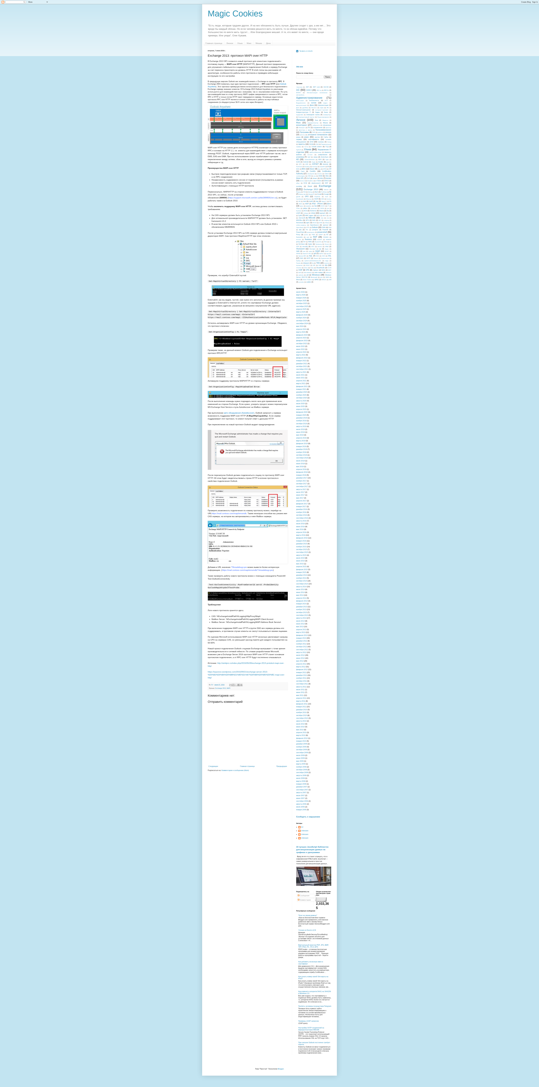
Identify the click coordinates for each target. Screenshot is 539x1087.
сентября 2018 (302, 458)
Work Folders (307, 279)
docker (328, 178)
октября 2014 (301, 581)
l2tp (327, 211)
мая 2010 (300, 730)
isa (315, 206)
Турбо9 (298, 150)
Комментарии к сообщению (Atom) (235, 770)
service (320, 246)
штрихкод (300, 157)
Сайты (326, 137)
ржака (298, 137)
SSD (317, 256)
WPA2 (317, 279)
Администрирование (309, 97)
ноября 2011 (301, 678)
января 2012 (301, 672)
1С (298, 89)
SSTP (308, 258)
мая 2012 (300, 661)
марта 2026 (300, 295)
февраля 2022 (302, 358)
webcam (328, 272)
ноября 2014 (301, 578)
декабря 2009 (301, 744)
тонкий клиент (316, 146)
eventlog (299, 186)
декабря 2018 (301, 449)
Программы (304, 132)
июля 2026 (300, 292)
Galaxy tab (302, 194)
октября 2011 (301, 681)
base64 (322, 166)
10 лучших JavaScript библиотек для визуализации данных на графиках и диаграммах (312, 849)
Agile (327, 159)
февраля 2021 (302, 386)
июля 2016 (300, 524)
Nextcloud (299, 222)
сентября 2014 (302, 584)
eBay (298, 183)
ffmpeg (298, 192)
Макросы (325, 120)
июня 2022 (300, 349)
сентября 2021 (302, 369)
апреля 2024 (301, 329)
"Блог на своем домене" (307, 915)
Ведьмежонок (300, 103)
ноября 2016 (301, 512)
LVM (329, 213)
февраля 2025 (302, 315)
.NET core (316, 87)
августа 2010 (301, 721)
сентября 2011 (302, 684)
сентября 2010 (302, 718)
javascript (314, 208)
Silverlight (312, 249)
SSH (323, 256)
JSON (322, 208)
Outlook (315, 227)
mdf (330, 215)
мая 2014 (300, 595)
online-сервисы (301, 225)
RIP (304, 242)
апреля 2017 (301, 501)
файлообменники (315, 152)
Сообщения (304, 896)
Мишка (259, 43)
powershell (322, 232)
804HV (298, 92)
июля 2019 (300, 429)
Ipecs (329, 204)
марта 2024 (300, 332)
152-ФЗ (326, 87)
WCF (329, 270)
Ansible (320, 162)
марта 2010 (300, 735)
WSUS (324, 279)
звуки (322, 107)
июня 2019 (300, 432)
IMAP (307, 204)
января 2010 (301, 741)
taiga (326, 260)
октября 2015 (301, 549)
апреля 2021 (301, 381)
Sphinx (321, 253)
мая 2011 (299, 695)
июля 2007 (300, 795)
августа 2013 (301, 618)
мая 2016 (300, 529)
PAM (329, 227)
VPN (307, 270)
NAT (319, 220)
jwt (328, 208)
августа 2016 (301, 521)
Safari (310, 244)
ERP (326, 183)
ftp (330, 192)
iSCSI (323, 206)
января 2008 (301, 784)
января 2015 (301, 572)
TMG (318, 263)
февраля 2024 (302, 335)
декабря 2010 (301, 710)
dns (321, 178)
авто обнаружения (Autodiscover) (239, 413)
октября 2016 (301, 515)
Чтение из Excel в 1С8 (307, 930)
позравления (317, 127)
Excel (310, 186)
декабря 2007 (301, 787)
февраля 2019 (302, 444)
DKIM (320, 176)
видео (325, 103)
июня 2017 (300, 495)
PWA (313, 234)
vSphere (315, 270)
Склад (329, 142)
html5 (311, 201)
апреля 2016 (301, 532)
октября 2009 (301, 750)
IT (328, 206)
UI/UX (308, 265)
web (299, 272)
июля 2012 (300, 655)
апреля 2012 (301, 664)
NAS (313, 220)
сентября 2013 (302, 615)
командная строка (313, 114)
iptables (308, 206)
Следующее (213, 766)
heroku (329, 199)
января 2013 (301, 638)
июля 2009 (300, 755)
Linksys (305, 213)
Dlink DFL (300, 178)
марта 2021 (300, 383)
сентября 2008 (302, 772)
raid (308, 237)
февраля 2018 (302, 472)
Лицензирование (323, 117)
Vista (312, 267)
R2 (327, 234)
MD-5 (324, 215)
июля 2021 (300, 375)
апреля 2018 (301, 469)
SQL (310, 256)
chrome (319, 174)
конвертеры (327, 114)
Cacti (302, 171)
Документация (323, 105)
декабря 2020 (301, 392)
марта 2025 (300, 312)
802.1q (319, 90)
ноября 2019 (301, 421)
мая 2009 (300, 761)
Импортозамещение (303, 110)
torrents (326, 263)
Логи (316, 120)
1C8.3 (308, 90)
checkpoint (310, 174)
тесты (306, 146)
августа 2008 (301, 775)
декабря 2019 (301, 418)
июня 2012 (300, 658)
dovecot (302, 181)
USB (319, 265)
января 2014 (301, 604)
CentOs (313, 171)
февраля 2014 (302, 601)
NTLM (314, 222)
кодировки (299, 114)
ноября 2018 (301, 452)
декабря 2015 (301, 544)
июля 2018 (300, 461)
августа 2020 (301, 401)
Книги (326, 112)
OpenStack (299, 227)
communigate (300, 176)
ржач (306, 137)
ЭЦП (308, 157)
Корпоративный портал (306, 117)
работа (320, 132)
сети (311, 142)
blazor (312, 169)
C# (330, 169)
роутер (317, 137)
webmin (301, 275)
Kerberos (313, 211)
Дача (268, 43)
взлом (313, 103)
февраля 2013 (302, 635)
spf (315, 253)
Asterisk (325, 164)
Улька (240, 43)
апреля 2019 (301, 438)
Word (298, 279)
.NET (307, 87)
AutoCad (299, 166)
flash (316, 192)
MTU (307, 220)
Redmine (308, 239)
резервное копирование (318, 135)
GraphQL (317, 196)
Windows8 (314, 277)
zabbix (308, 282)
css (315, 176)
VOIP (300, 270)
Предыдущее (281, 766)
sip (320, 249)
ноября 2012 (301, 644)
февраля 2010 (302, 738)
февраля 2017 (302, 504)
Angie (313, 162)
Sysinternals (325, 258)
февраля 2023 (302, 341)
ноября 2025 (301, 301)
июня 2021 (300, 378)
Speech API (307, 253)
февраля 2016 (302, 538)
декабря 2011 (301, 675)
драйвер (305, 107)
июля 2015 (300, 558)
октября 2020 (301, 398)
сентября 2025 (302, 306)
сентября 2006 (302, 801)
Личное (229, 43)
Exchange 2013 (220, 688)
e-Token (318, 181)
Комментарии (305, 900)
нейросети (316, 125)
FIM (304, 192)
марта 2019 (300, 441)
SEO (312, 246)
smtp (310, 251)
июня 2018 (300, 464)
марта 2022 (300, 355)
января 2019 (301, 446)
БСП (326, 100)
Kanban (298, 211)
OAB (320, 222)
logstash (322, 213)
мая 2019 (300, 435)
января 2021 (301, 389)
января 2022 (301, 361)
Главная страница (213, 43)
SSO (301, 258)
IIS (330, 201)
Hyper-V (324, 201)
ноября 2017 (301, 481)
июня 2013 (300, 624)
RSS (325, 242)
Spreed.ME (302, 256)
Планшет (302, 127)
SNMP (317, 251)
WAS (323, 270)
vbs (326, 265)
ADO (320, 159)
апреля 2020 (301, 409)
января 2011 (301, 707)
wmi (321, 277)
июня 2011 (300, 692)
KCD (305, 211)
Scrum (327, 244)
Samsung (319, 244)
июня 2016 (300, 527)
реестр (302, 135)
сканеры (321, 142)
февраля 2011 (302, 704)
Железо (314, 107)
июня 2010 (300, 727)
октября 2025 (301, 303)
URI (314, 265)
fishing (310, 192)
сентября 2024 (302, 323)
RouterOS (318, 242)
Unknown (304, 831)
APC (300, 164)
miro (322, 218)
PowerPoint (300, 232)
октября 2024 (301, 321)
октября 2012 (301, 647)
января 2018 (301, 475)
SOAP (327, 251)
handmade (299, 199)
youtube (301, 282)
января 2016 (301, 541)
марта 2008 (300, 781)
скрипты (301, 144)
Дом (297, 107)
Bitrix (304, 169)
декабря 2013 (301, 607)
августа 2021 (301, 372)
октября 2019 (301, 424)
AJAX (298, 162)
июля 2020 (300, 404)
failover (326, 189)
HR (299, 201)
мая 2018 (300, 467)
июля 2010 (300, 724)
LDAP (298, 213)
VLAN (329, 267)
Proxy (298, 234)
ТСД (326, 146)
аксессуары (300, 100)
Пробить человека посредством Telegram (314, 1006)
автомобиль (300, 95)
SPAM (298, 253)
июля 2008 (300, 778)
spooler (328, 253)
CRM (309, 176)
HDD (322, 199)
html (304, 201)
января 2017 (301, 507)
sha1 (327, 246)
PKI (307, 229)
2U (302, 827)
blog (319, 169)
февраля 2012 (302, 670)
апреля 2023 (301, 338)
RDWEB (325, 237)
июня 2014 (300, 592)
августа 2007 (301, 793)
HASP (316, 199)
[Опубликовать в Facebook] (238, 685)
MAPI (228, 688)
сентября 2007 (302, 790)
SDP (297, 246)
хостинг (310, 154)
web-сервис (319, 272)
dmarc (315, 178)
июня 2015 (300, 561)
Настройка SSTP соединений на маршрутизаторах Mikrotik (311, 1029)
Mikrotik (312, 218)
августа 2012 (301, 652)
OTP (307, 227)
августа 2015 (301, 555)
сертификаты (313, 139)
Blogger (281, 1069)
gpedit (298, 196)
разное (328, 132)
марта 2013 (300, 632)
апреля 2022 (301, 352)
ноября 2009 (301, 747)
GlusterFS (311, 194)
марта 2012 (300, 667)
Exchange (325, 185)
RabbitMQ (299, 237)
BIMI (297, 169)
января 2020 (301, 415)
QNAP (321, 234)
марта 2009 (300, 764)
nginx (308, 222)
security (305, 246)
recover (298, 239)
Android (305, 162)
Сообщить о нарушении (308, 817)
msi (328, 218)
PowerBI (325, 229)
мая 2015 (300, 564)
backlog (307, 166)
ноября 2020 (301, 395)
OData (327, 222)
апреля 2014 (301, 598)
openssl (325, 225)
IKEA (300, 204)
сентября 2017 (302, 486)
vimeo (306, 267)
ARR (306, 164)
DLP (308, 178)
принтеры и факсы (305, 130)
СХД (317, 144)
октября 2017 (301, 484)
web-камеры (308, 272)
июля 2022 (300, 346)
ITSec (298, 208)
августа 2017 (301, 489)
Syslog (298, 260)
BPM (324, 169)
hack (326, 196)
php (300, 229)
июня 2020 (300, 406)
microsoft (302, 218)
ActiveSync (325, 157)
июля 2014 (300, 589)
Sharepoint (300, 249)
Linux (313, 213)
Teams (298, 263)
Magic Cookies (235, 13)
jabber (305, 208)
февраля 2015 (302, 570)
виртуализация (301, 105)
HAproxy (308, 199)
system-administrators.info (312, 260)
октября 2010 (301, 715)
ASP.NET (315, 164)
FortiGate (324, 192)
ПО (309, 127)
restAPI (319, 239)
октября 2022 (301, 344)
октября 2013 (301, 612)
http (317, 201)
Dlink (327, 176)
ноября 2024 (301, 318)
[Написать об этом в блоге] (233, 685)
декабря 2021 (301, 364)
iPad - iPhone (317, 204)
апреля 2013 (301, 630)
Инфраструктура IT (303, 112)
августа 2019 (301, 426)
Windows (316, 275)
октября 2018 (301, 455)
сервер (299, 139)
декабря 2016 (301, 509)
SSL (329, 256)
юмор (316, 157)
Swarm (316, 258)
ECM (305, 183)
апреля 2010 (301, 733)
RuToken (302, 244)
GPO (307, 197)
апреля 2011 (301, 698)
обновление (327, 125)
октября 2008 (301, 770)
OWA (323, 227)
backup (314, 166)
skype (327, 249)
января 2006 (301, 810)
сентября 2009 (302, 753)
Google (326, 194)
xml (330, 279)
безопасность (314, 100)
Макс (249, 43)
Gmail (319, 194)
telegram (306, 263)
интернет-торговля (321, 110)
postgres (315, 229)
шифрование (322, 154)
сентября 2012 (302, 650)
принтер (328, 127)
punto (306, 234)
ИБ (328, 107)
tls (313, 263)
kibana (321, 211)
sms (304, 251)
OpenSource (314, 225)
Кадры (317, 112)
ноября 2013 (301, 609)
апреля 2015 (301, 567)
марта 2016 (300, 535)
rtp (330, 242)
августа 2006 (301, 804)
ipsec (301, 206)
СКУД (311, 144)
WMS (327, 277)
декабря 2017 (301, 478)
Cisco (327, 174)
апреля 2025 (301, 309)
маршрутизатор (313, 123)
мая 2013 (300, 627)
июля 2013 (300, 621)
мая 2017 (300, 498)
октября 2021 (301, 366)
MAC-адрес (309, 215)
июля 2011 (300, 690)
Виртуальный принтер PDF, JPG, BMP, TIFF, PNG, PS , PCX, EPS (313, 946)
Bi (328, 166)
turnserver (299, 265)
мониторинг (301, 125)
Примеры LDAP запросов (308, 1021)
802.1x (326, 90)
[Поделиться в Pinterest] (241, 685)
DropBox (310, 181)
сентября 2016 (302, 518)
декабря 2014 (301, 575)
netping (326, 220)
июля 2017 (300, 492)
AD (297, 159)
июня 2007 (300, 798)
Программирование (323, 130)
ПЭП (313, 132)
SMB (297, 251)
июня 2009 (300, 758)
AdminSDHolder (310, 159)
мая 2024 (300, 326)
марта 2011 (300, 701)
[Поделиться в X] (236, 685)
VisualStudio (320, 267)
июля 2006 (300, 807)
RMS (310, 242)
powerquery (311, 232)
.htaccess (299, 87)
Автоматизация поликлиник (317, 92)
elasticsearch (316, 183)
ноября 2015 (301, 547)
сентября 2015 (302, 552)
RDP (315, 237)
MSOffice (299, 220)
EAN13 (326, 181)
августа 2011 (301, 687)
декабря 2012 (301, 641)
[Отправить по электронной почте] (230, 685)
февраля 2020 (302, 412)
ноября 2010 (301, 712)
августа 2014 (301, 587)
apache (328, 162)
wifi (307, 275)
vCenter (298, 267)
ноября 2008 (301, 767)
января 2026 (301, 298)
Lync (300, 215)
